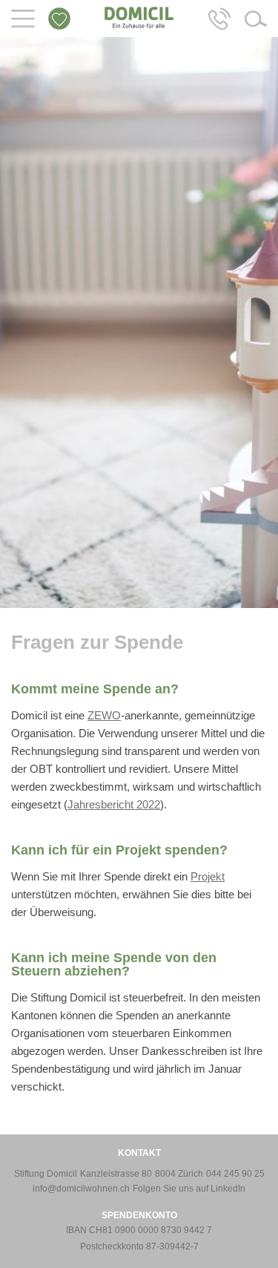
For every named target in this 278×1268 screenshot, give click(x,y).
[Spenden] (59, 18)
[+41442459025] (219, 18)
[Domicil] (139, 16)
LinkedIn (228, 1188)
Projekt (208, 876)
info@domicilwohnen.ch (81, 1188)
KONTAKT (139, 1153)
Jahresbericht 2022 (113, 804)
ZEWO (104, 715)
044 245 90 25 (235, 1174)
